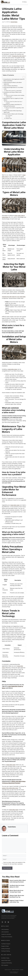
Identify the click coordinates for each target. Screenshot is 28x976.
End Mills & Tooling (5, 958)
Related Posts (9, 118)
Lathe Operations (5, 929)
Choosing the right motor (18, 56)
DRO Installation (4, 965)
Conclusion (10, 115)
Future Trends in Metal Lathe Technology (13, 114)
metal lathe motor (12, 369)
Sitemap (21, 969)
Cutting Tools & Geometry (6, 936)
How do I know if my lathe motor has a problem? (14, 102)
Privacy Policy (8, 969)
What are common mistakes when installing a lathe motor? (15, 96)
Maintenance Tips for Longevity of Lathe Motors (13, 99)
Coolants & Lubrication (6, 934)
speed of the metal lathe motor (10, 788)
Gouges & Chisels (5, 946)
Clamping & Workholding (6, 962)
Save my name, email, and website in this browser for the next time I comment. (14, 863)
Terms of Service (15, 969)
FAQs (9, 116)
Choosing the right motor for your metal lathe (13, 296)
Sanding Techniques (5, 948)
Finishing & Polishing (5, 951)
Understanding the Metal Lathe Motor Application (13, 83)
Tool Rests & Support (5, 943)
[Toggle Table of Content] (23, 77)
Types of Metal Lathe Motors (11, 85)
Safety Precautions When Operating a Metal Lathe (13, 111)
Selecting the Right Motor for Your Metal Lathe (13, 88)
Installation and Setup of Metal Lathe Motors (12, 93)
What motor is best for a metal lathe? (14, 90)
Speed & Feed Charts (5, 960)
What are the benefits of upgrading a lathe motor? (15, 108)
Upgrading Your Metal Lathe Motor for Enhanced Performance (13, 105)
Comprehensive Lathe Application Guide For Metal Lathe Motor (14, 80)
